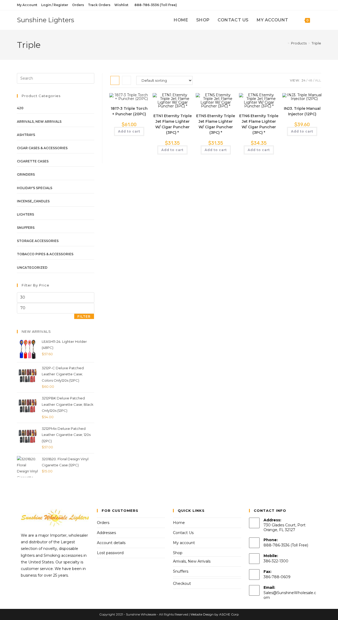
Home (179, 522)
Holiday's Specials (34, 188)
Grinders (26, 174)
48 (310, 80)
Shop (177, 552)
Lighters (25, 214)
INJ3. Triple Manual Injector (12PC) (302, 111)
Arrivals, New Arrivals (39, 122)
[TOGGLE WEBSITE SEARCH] (319, 20)
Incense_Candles (33, 201)
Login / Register (54, 5)
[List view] (126, 80)
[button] (129, 99)
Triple (316, 43)
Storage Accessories (38, 241)
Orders (78, 5)
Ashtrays (26, 135)
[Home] (284, 43)
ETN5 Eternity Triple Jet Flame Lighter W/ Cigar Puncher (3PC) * (215, 124)
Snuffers (26, 228)
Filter (84, 316)
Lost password (110, 552)
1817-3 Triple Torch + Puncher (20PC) (129, 111)
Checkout (182, 583)
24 (304, 80)
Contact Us (183, 532)
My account (184, 542)
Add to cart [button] (129, 131)
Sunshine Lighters (45, 20)
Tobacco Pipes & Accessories (45, 254)
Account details (111, 542)
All (318, 80)
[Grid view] (114, 80)
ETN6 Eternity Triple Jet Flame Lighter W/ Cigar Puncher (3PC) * (258, 124)
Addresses (106, 532)
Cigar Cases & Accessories (42, 148)
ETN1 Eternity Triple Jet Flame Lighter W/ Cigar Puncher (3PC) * (172, 124)
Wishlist (121, 5)
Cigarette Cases (33, 161)
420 (20, 108)
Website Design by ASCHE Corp (214, 614)
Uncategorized (32, 268)
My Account (27, 5)
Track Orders (99, 5)
